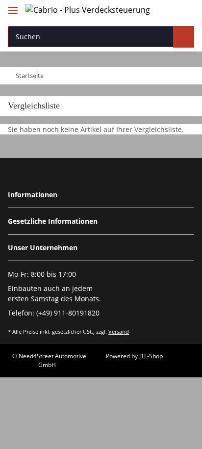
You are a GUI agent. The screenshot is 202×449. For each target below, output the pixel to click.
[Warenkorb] (185, 11)
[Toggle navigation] (13, 6)
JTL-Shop (151, 356)
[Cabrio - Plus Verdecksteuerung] (87, 9)
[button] (168, 11)
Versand (118, 331)
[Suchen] (183, 37)
